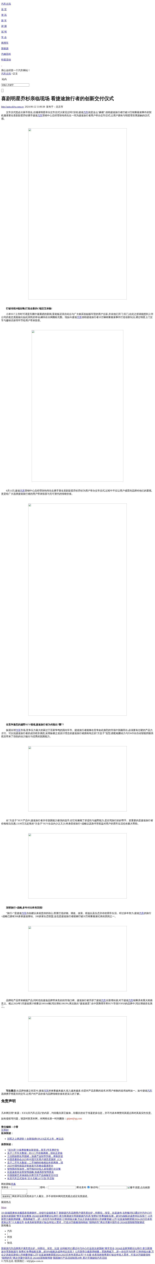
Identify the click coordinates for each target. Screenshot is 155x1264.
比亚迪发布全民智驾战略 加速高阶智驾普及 (30, 1172)
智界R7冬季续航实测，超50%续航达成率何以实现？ (119, 1216)
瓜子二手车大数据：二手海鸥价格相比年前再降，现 (35, 1162)
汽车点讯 (6, 4)
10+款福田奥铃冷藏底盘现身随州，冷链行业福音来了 (29, 1213)
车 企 (4, 37)
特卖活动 (6, 59)
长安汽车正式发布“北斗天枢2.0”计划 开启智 (30, 1178)
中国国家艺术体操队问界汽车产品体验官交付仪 (32, 1175)
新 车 (4, 20)
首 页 (4, 9)
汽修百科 (6, 54)
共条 (13, 1184)
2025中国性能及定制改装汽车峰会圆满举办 (30, 1165)
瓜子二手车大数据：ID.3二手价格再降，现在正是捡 (35, 1153)
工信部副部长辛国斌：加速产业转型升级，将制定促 (35, 1156)
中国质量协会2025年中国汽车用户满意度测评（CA (34, 1159)
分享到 (4, 1130)
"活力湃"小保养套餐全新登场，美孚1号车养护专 (33, 1150)
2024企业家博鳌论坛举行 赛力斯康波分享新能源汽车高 (61, 1216)
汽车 (85, 112)
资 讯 (4, 15)
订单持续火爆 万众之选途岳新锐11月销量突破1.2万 (89, 1219)
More (3, 1207)
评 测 (4, 26)
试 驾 (4, 31)
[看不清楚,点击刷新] (139, 1187)
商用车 (4, 43)
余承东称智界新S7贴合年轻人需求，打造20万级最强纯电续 (56, 1222)
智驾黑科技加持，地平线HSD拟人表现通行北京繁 (34, 1169)
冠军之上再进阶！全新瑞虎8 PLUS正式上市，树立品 (35, 1138)
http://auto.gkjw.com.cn (12, 106)
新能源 (4, 48)
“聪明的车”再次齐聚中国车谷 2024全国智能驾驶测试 (116, 1222)
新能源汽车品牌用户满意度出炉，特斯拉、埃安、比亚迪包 (90, 1213)
